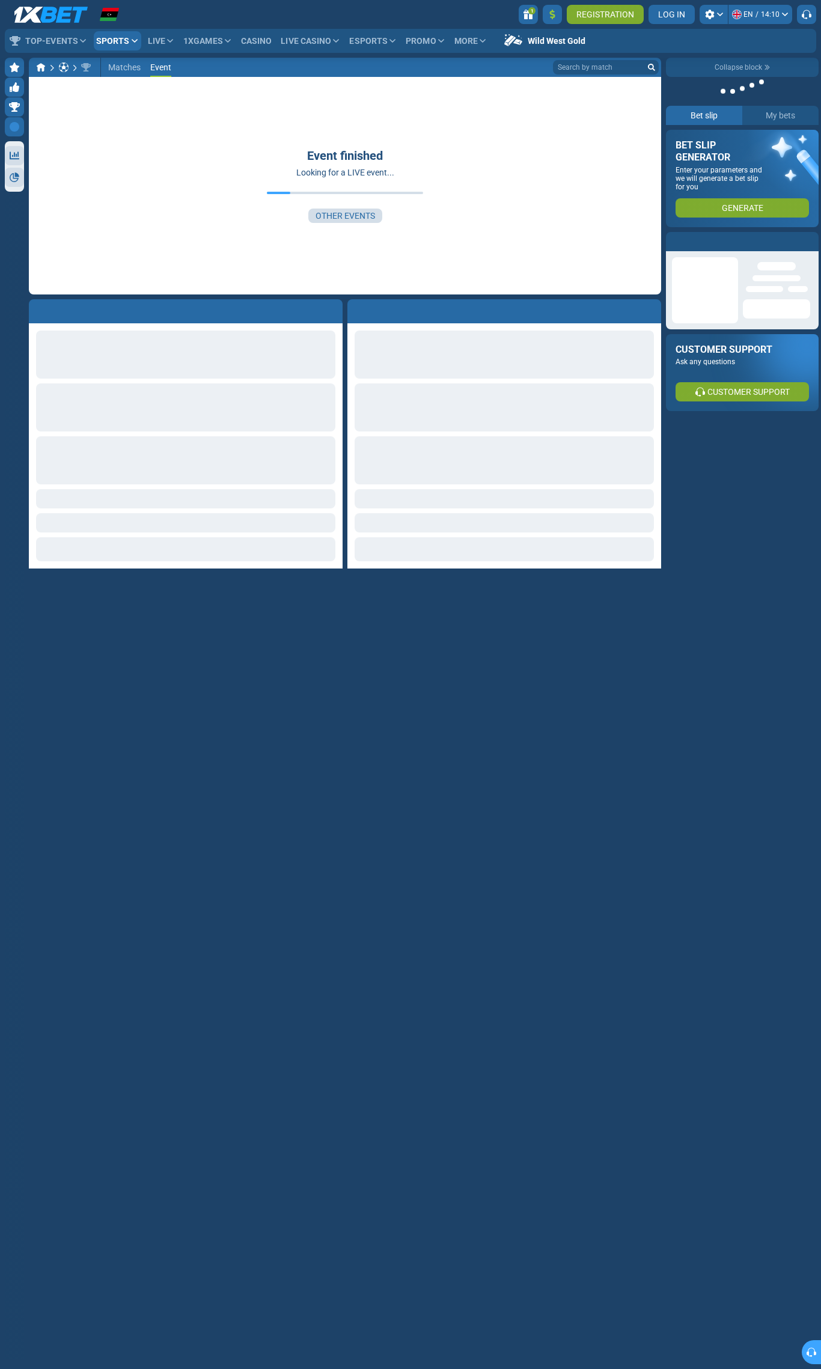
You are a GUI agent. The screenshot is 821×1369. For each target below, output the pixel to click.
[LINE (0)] (41, 67)
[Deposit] (552, 14)
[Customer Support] (806, 14)
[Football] (63, 67)
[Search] (651, 67)
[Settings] (714, 14)
